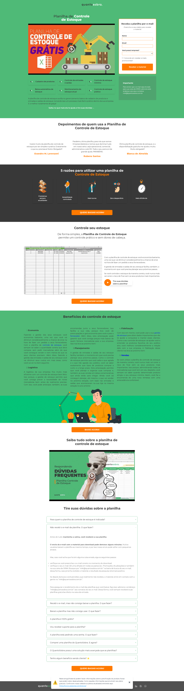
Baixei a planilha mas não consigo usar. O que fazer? (75, 611)
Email (124, 43)
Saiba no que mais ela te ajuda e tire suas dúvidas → (71, 108)
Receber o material (137, 67)
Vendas (125, 355)
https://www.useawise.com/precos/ (72, 686)
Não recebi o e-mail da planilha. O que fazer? (71, 527)
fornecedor (75, 336)
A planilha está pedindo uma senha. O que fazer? (73, 635)
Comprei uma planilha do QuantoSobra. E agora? (73, 642)
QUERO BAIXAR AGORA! (92, 212)
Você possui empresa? (130, 50)
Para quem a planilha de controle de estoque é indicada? (77, 519)
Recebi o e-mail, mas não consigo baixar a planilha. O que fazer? (81, 603)
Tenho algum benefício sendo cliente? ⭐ (69, 658)
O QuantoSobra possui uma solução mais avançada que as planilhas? (83, 650)
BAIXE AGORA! (92, 430)
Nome (124, 36)
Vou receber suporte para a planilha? (67, 627)
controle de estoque (52, 345)
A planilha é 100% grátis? (62, 619)
